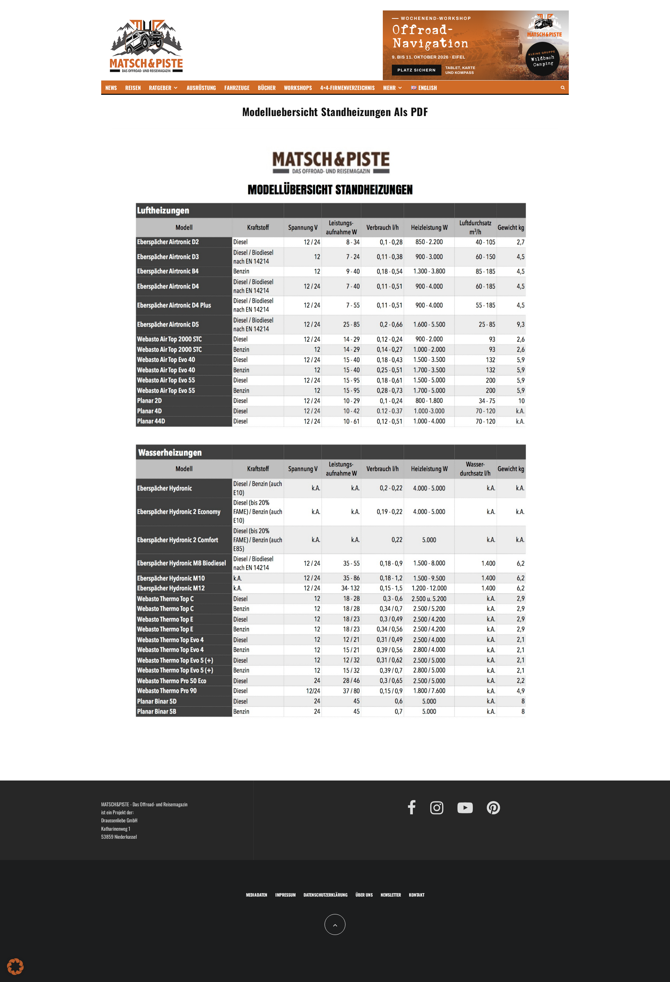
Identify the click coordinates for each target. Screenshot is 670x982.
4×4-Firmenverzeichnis (347, 87)
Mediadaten (256, 895)
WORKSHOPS (298, 87)
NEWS (111, 87)
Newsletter (391, 895)
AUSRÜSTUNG (201, 87)
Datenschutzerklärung (326, 895)
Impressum (285, 895)
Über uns (364, 895)
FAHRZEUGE (237, 87)
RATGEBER (160, 87)
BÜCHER (267, 87)
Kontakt (416, 895)
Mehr (389, 87)
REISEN (133, 87)
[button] (15, 966)
